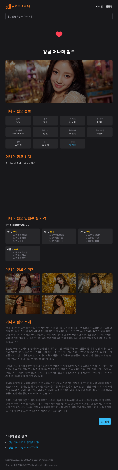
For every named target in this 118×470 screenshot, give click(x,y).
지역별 (99, 6)
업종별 (109, 6)
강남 (14, 16)
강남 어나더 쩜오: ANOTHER (23, 447)
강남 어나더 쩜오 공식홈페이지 (24, 442)
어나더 (28, 16)
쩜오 (20, 16)
